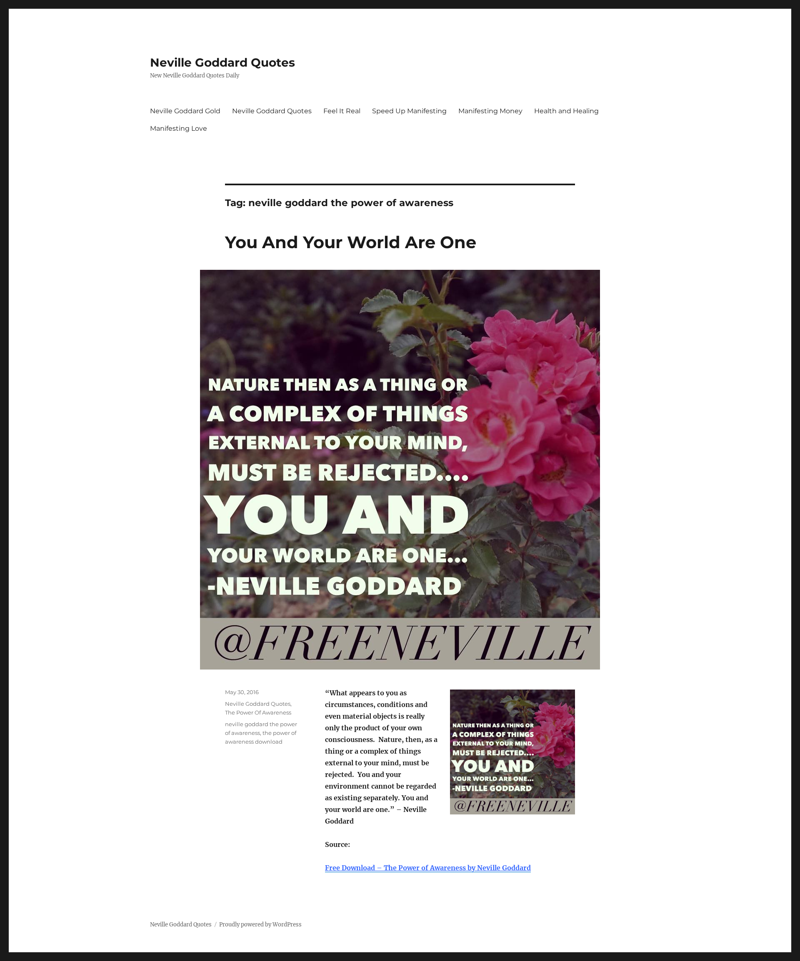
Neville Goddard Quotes (222, 62)
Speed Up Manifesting (409, 111)
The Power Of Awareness (258, 712)
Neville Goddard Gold (185, 111)
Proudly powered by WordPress (260, 924)
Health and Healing (566, 111)
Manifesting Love (178, 128)
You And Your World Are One (350, 242)
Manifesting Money (490, 111)
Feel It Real (341, 111)
